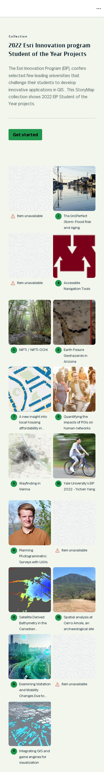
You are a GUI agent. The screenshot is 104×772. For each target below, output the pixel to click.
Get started (25, 135)
